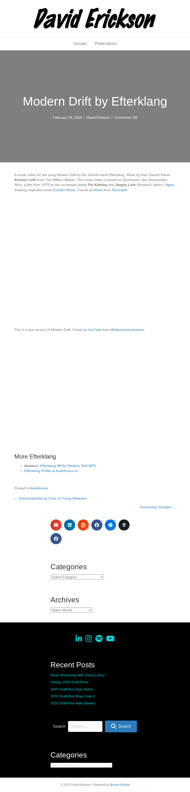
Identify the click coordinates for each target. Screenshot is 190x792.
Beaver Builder (120, 785)
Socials (80, 43)
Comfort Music (64, 190)
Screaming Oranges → (158, 507)
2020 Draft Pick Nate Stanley (72, 703)
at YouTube (92, 330)
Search (59, 726)
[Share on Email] (56, 525)
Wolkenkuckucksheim (127, 330)
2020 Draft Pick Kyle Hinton (71, 689)
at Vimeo (96, 190)
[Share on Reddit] (83, 525)
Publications (106, 43)
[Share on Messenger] (110, 525)
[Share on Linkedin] (69, 525)
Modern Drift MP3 (82, 466)
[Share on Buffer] (124, 525)
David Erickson (98, 117)
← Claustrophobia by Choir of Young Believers (50, 498)
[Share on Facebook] (96, 525)
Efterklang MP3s (53, 466)
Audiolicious (39, 488)
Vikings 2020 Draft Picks (69, 682)
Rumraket (119, 190)
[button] (121, 726)
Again (169, 185)
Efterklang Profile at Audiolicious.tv (51, 471)
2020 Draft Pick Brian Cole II (72, 696)
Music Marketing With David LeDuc (77, 675)
